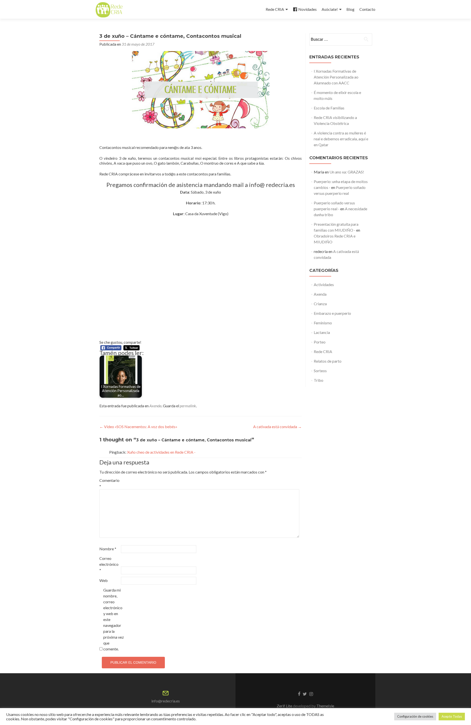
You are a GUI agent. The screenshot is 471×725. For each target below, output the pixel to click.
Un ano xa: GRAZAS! (346, 172)
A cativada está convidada (277, 426)
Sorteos (320, 370)
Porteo (320, 342)
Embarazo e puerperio (332, 313)
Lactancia (322, 332)
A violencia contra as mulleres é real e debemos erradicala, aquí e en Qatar (341, 139)
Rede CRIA (275, 9)
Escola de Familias (329, 107)
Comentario (109, 483)
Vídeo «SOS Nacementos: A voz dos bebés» (138, 426)
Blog (350, 9)
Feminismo (323, 322)
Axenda (155, 405)
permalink (188, 405)
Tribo (318, 380)
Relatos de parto (327, 361)
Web (103, 580)
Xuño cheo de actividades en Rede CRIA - (161, 452)
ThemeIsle (325, 705)
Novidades (307, 9)
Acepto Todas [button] (452, 716)
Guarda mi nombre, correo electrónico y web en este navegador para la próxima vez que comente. (113, 619)
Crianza (320, 303)
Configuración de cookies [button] (415, 716)
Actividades (324, 284)
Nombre (107, 548)
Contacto (367, 9)
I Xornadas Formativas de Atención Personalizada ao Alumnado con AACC (336, 77)
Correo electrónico (108, 564)
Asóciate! (330, 9)
